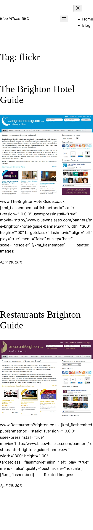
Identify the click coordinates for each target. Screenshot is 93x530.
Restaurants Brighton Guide (40, 320)
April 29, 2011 (11, 262)
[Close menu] (78, 8)
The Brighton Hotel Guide (37, 94)
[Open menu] (64, 18)
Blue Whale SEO (14, 18)
